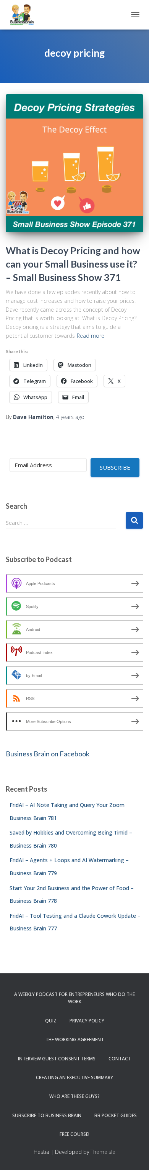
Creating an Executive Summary (74, 1077)
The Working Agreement (74, 1039)
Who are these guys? (74, 1096)
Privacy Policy (87, 1020)
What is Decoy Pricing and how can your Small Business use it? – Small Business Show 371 (73, 264)
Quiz (51, 1020)
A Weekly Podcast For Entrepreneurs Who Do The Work (74, 998)
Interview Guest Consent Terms (57, 1058)
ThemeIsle (103, 1151)
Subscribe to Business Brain (46, 1115)
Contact (120, 1058)
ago (70, 417)
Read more (90, 335)
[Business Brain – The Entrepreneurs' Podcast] (25, 15)
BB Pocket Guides (115, 1115)
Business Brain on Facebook (47, 753)
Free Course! (74, 1134)
